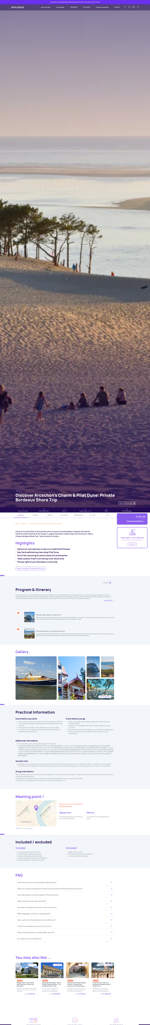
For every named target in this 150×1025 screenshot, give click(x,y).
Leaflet (54, 825)
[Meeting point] (36, 808)
